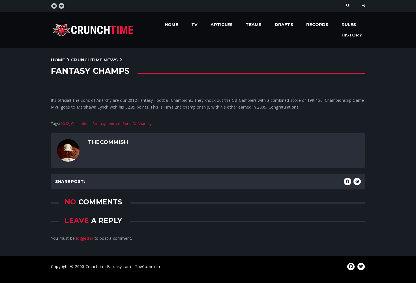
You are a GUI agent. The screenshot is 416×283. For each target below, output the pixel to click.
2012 (65, 123)
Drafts (284, 24)
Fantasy (99, 123)
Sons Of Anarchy (137, 123)
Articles (222, 24)
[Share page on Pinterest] (357, 181)
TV (194, 24)
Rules (349, 24)
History (352, 35)
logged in (84, 238)
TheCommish (108, 142)
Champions (81, 123)
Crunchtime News (94, 59)
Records (317, 24)
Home (171, 24)
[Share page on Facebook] (347, 181)
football (114, 123)
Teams (253, 24)
